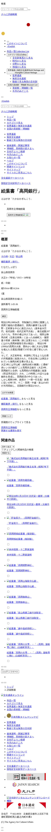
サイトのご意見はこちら (19, 172)
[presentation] (3, 449)
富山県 (19, 256)
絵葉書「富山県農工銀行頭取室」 (24, 618)
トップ (10, 117)
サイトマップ (13, 169)
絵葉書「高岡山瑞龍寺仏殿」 (21, 586)
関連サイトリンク (16, 166)
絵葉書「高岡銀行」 (11, 398)
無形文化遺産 (19, 78)
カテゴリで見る (17, 55)
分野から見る (19, 64)
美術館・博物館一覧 (22, 88)
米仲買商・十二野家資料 (19, 555)
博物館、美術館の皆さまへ (20, 148)
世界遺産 (17, 75)
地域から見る (19, 67)
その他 (4, 256)
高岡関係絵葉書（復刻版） (20, 539)
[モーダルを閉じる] (2, 827)
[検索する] (29, 9)
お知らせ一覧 (13, 157)
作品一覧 (18, 51)
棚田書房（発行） (10, 261)
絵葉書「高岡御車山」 (18, 602)
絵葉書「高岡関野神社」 (19, 570)
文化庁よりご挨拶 (16, 151)
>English (11, 46)
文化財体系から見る (22, 58)
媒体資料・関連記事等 (18, 145)
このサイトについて (17, 43)
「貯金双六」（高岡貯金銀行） (23, 523)
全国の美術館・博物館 (23, 85)
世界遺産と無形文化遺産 (26, 71)
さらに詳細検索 (9, 14)
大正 (12, 256)
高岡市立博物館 (9, 409)
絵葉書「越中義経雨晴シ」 (20, 634)
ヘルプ (10, 160)
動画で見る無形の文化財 (24, 81)
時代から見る (19, 61)
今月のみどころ (20, 91)
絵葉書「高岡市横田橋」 (19, 485)
